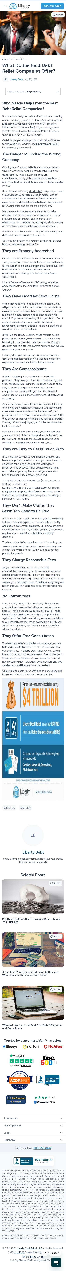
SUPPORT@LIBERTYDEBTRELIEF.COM (24, 487)
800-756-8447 (52, 6)
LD (5, 79)
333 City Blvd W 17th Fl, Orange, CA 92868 (31, 1260)
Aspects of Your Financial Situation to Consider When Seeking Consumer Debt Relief (30, 973)
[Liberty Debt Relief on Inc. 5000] (48, 1060)
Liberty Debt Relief (47, 143)
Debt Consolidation (17, 59)
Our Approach (12, 1125)
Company (9, 1139)
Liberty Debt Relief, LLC (29, 1248)
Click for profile (42, 1163)
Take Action (11, 1118)
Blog (4, 59)
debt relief (35, 191)
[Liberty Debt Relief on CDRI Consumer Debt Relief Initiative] (20, 1080)
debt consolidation (24, 181)
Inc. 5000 (19, 1252)
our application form (27, 491)
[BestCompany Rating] (16, 1099)
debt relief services (14, 174)
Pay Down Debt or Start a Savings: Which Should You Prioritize (31, 920)
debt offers (9, 808)
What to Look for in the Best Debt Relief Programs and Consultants (32, 1027)
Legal (7, 1132)
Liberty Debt (16, 79)
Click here (8, 670)
